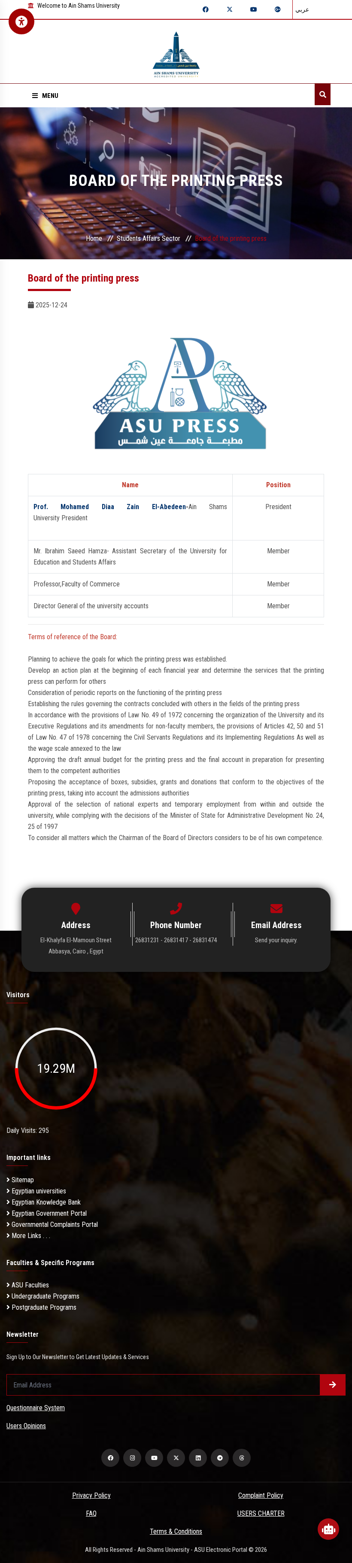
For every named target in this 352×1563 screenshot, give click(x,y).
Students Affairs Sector (148, 238)
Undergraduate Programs (44, 1296)
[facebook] (110, 1458)
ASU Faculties (29, 1285)
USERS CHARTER (261, 1513)
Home (94, 238)
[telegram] (220, 1458)
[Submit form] (333, 1385)
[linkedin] (198, 1458)
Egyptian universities (38, 1191)
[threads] (242, 1458)
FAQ (91, 1513)
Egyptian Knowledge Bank (45, 1202)
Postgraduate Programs (43, 1307)
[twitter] (176, 1458)
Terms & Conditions (176, 1531)
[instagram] (132, 1458)
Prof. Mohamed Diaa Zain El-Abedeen (109, 507)
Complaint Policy (260, 1495)
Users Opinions (26, 1426)
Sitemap (22, 1180)
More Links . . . (30, 1236)
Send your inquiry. (276, 940)
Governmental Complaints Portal (54, 1224)
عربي (302, 9)
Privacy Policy (91, 1495)
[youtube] (154, 1458)
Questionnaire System (35, 1408)
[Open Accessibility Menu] (21, 21)
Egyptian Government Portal (48, 1213)
